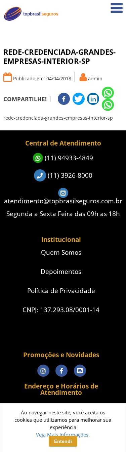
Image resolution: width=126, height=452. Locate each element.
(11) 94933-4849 (68, 158)
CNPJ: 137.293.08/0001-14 (61, 310)
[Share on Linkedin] (93, 99)
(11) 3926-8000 (69, 175)
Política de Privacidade (61, 291)
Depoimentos (102, 127)
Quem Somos (103, 29)
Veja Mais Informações (62, 434)
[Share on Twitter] (79, 99)
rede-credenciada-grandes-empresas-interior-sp (58, 118)
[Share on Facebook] (64, 99)
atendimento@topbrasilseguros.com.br (63, 201)
